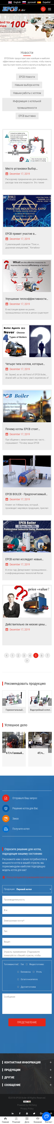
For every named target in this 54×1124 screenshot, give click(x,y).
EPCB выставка (27, 115)
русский (32, 2)
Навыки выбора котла (27, 84)
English (17, 2)
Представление (27, 1022)
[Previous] (4, 702)
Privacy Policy (27, 1108)
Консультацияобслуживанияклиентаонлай (29, 877)
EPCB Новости (27, 76)
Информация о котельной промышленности (27, 104)
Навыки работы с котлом (27, 93)
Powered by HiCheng (27, 1105)
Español (46, 2)
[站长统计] (27, 1101)
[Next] (50, 702)
